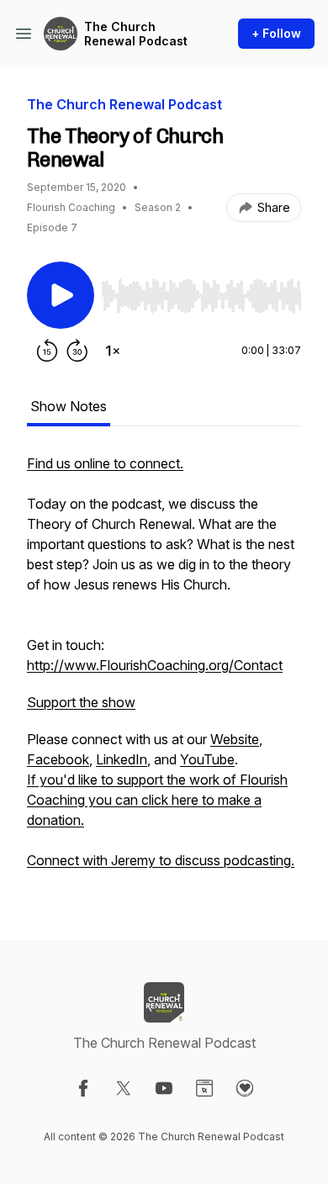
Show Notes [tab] (68, 406)
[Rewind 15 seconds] (47, 350)
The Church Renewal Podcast (136, 34)
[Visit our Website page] (204, 1088)
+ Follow (276, 33)
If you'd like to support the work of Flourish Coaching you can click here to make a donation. (157, 799)
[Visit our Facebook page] (83, 1088)
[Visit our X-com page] (123, 1088)
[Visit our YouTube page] (164, 1088)
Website (234, 739)
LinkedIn (121, 759)
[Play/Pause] (60, 295)
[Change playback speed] (113, 350)
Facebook (58, 759)
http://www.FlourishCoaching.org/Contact (155, 665)
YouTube (207, 759)
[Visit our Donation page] (244, 1088)
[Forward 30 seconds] (77, 350)
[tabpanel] (164, 670)
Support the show (81, 702)
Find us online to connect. (105, 463)
